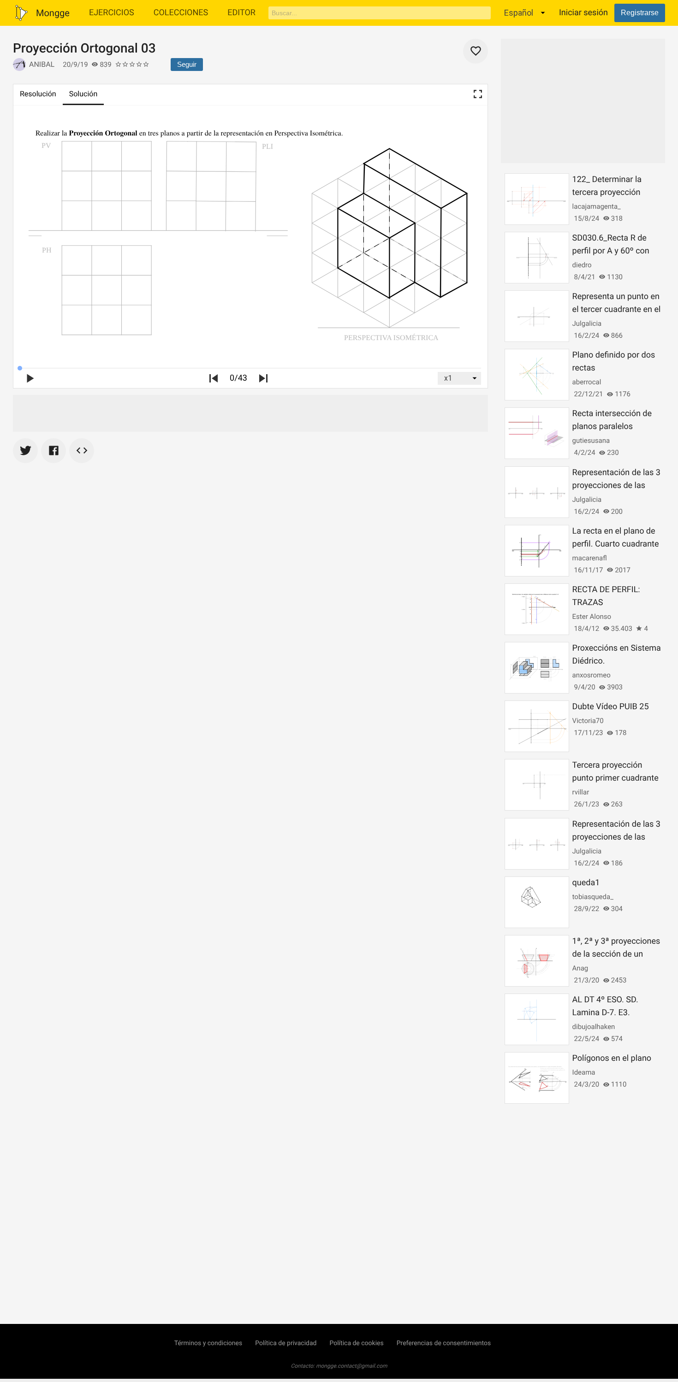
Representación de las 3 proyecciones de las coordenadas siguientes (616, 485)
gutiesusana (591, 440)
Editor (241, 13)
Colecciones (181, 13)
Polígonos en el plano (612, 1058)
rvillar (580, 792)
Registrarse (640, 13)
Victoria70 (588, 721)
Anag (580, 968)
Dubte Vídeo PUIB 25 (610, 707)
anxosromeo (591, 675)
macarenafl (589, 558)
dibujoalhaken (593, 1027)
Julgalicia (587, 323)
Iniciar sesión (583, 13)
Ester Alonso (591, 616)
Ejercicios (111, 13)
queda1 (586, 883)
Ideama (583, 1072)
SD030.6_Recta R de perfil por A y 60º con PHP (610, 251)
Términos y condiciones (208, 1343)
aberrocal (586, 382)
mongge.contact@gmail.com (351, 1366)
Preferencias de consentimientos (444, 1343)
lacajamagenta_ (596, 206)
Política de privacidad (285, 1343)
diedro (582, 265)
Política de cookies (356, 1343)
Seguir (186, 64)
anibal (41, 64)
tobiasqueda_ (592, 897)
